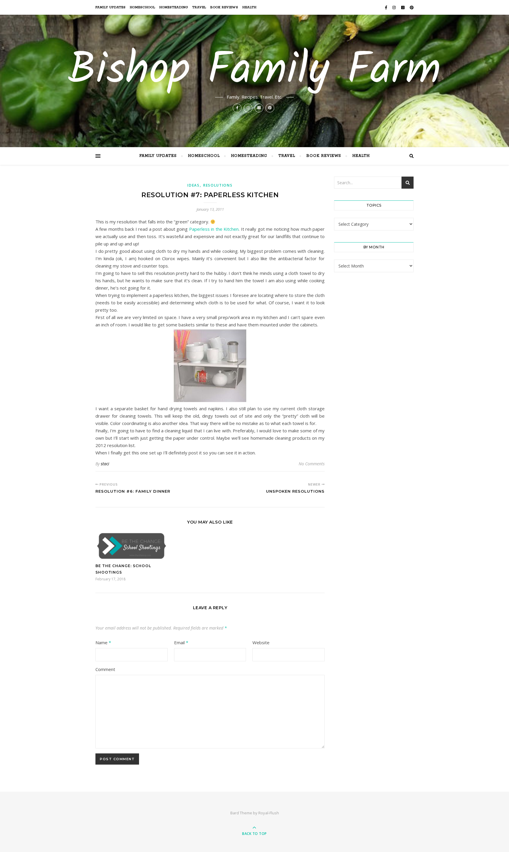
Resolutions (218, 185)
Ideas (193, 185)
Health (249, 7)
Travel (199, 7)
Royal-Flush (268, 813)
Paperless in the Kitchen (214, 229)
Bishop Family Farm (254, 71)
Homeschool (142, 7)
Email (181, 642)
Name (103, 642)
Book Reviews (224, 7)
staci (105, 463)
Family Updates (110, 7)
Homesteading (173, 7)
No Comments (312, 463)
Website (261, 642)
